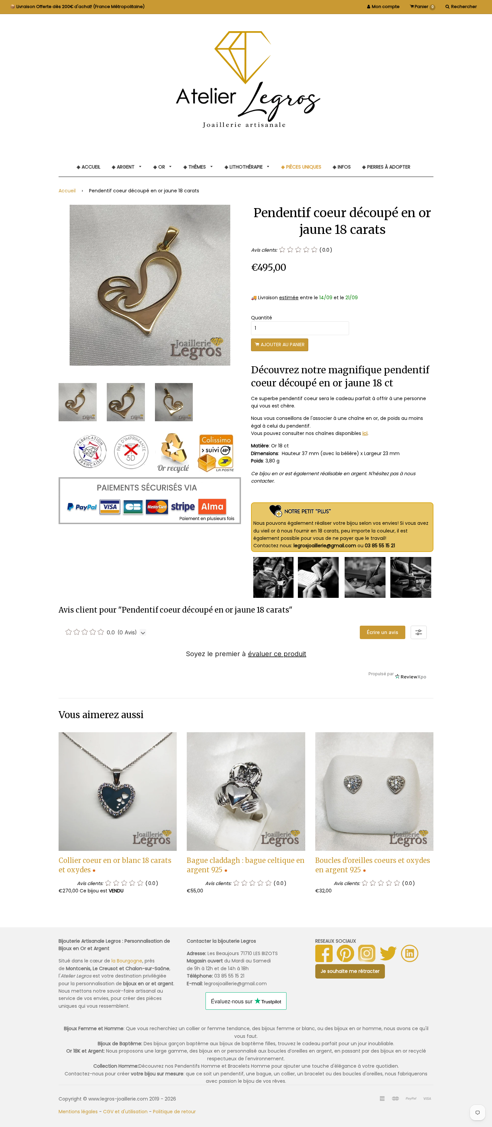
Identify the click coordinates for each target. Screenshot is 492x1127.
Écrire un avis (382, 632)
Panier (424, 6)
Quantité (261, 317)
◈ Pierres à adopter (386, 167)
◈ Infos (342, 167)
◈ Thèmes (195, 167)
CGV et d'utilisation (125, 1111)
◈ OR (159, 167)
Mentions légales (78, 1111)
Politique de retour (174, 1111)
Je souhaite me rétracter (350, 971)
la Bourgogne (126, 960)
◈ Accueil (88, 167)
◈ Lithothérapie (244, 167)
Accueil (67, 190)
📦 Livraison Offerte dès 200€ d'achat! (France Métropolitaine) (77, 6)
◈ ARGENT (124, 167)
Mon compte (386, 6)
